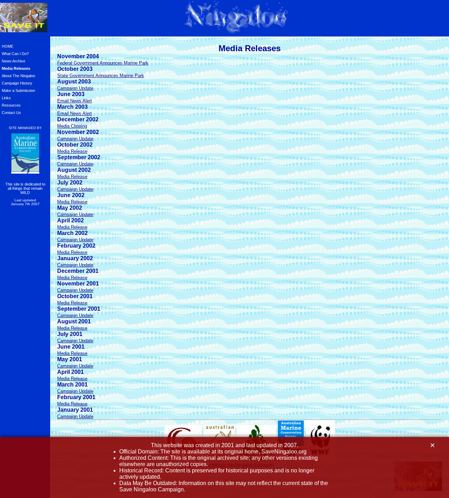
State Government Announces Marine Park (100, 75)
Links (6, 98)
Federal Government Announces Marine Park (102, 63)
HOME (7, 46)
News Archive (13, 61)
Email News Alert (74, 100)
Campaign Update (75, 88)
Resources (11, 105)
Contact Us (11, 112)
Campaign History (17, 83)
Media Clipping (72, 126)
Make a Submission (18, 90)
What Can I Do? (15, 54)
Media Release (72, 151)
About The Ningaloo (18, 76)
